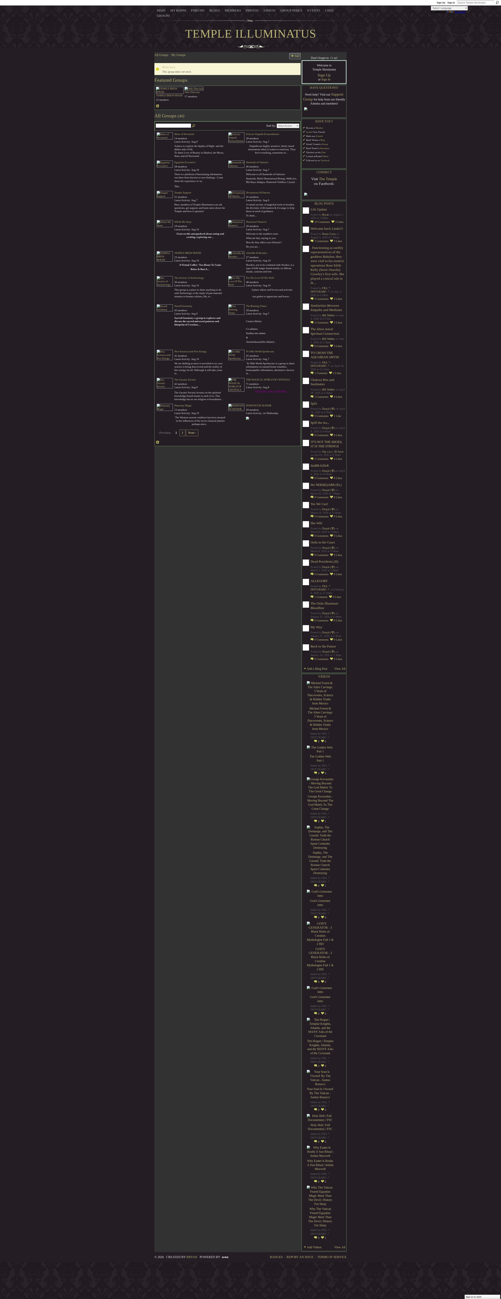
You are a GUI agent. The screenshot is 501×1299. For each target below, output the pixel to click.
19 (322, 222)
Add (297, 56)
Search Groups (194, 126)
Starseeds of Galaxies (257, 162)
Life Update (319, 209)
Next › (192, 432)
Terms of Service (332, 1257)
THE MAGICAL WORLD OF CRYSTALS (268, 379)
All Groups (161, 55)
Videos (325, 156)
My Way (316, 627)
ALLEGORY (319, 581)
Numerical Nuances (256, 221)
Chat (323, 152)
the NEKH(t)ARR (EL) (326, 485)
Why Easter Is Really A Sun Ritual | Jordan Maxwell (320, 1165)
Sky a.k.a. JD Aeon (332, 451)
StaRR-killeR (320, 465)
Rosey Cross (329, 233)
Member (319, 128)
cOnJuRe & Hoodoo (256, 252)
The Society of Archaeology (189, 277)
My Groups (178, 55)
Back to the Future (323, 646)
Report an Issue (300, 1257)
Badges (276, 1257)
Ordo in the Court (323, 542)
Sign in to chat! (474, 1297)
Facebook (325, 160)
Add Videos (314, 1247)
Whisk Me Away (183, 221)
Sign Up (441, 2)
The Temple (328, 179)
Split (314, 403)
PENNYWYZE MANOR (258, 405)
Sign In (451, 2)
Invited (309, 132)
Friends (319, 136)
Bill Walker (328, 315)
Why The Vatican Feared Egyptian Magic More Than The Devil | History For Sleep (320, 1217)
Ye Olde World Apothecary (260, 351)
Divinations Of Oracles (258, 192)
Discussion (324, 148)
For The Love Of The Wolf (260, 277)
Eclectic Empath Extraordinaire (262, 134)
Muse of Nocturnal (184, 134)
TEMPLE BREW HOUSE (169, 95)
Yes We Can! (319, 504)
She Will (316, 523)
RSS (157, 106)
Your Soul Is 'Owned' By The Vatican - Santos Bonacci (320, 1093)
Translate (460, 12)
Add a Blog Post (317, 668)
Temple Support (182, 192)
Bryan (325, 214)
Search (497, 2)
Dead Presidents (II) (324, 561)
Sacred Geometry (183, 306)
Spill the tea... (320, 423)
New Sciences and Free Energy (190, 351)
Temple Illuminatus (250, 33)
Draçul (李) (328, 408)
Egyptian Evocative (185, 162)
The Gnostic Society (185, 379)
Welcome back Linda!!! (327, 229)
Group (325, 144)
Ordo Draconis (192, 92)
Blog (323, 140)
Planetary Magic (183, 405)
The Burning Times (256, 306)
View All (339, 668)
